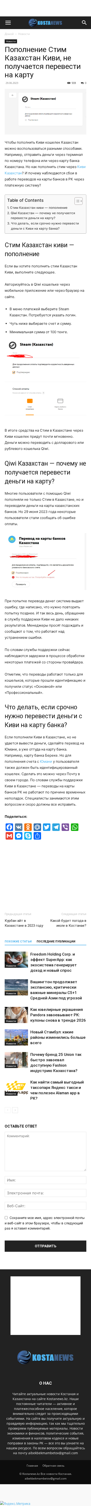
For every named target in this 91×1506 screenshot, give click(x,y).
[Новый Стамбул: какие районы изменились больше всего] (16, 1037)
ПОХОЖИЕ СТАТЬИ (18, 941)
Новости (24, 34)
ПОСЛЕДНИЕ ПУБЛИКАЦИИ (56, 941)
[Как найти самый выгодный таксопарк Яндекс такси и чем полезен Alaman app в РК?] (16, 1088)
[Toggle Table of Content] (76, 201)
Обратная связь (53, 1466)
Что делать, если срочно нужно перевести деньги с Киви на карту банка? (45, 225)
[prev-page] (7, 1110)
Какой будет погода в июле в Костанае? (68, 923)
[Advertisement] (45, 8)
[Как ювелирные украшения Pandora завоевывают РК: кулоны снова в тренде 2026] (16, 1015)
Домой (9, 34)
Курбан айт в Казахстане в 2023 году (24, 923)
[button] (7, 22)
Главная (32, 1466)
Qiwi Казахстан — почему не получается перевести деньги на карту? (43, 215)
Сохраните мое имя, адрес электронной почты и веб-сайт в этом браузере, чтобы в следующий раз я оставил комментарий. (45, 1223)
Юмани (46, 761)
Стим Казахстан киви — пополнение (38, 207)
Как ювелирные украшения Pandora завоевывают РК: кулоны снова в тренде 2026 (58, 1015)
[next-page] (15, 1110)
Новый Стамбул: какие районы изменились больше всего (58, 1037)
